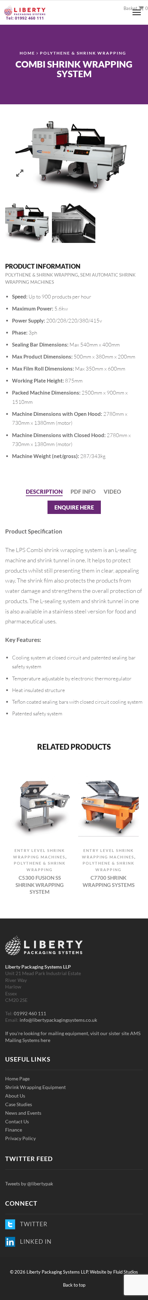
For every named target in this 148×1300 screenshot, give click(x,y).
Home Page (17, 1078)
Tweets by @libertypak (29, 1183)
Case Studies (18, 1104)
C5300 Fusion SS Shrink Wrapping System (39, 885)
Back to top (74, 1285)
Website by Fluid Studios (114, 1272)
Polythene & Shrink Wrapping (83, 52)
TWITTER (32, 1224)
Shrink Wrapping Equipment (35, 1087)
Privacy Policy (20, 1138)
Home (27, 52)
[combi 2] (73, 221)
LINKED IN (34, 1241)
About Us (15, 1096)
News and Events (23, 1113)
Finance (13, 1130)
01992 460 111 (30, 1013)
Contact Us (17, 1121)
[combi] (27, 221)
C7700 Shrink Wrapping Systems (109, 881)
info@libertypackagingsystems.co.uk (58, 1020)
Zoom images (20, 173)
